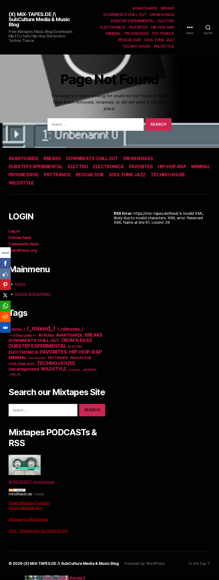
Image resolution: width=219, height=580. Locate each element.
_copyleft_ (74, 369)
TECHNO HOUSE (136, 46)
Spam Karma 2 (71, 578)
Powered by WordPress (144, 563)
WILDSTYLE (164, 46)
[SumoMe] (5, 327)
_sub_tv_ (15, 374)
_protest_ (89, 369)
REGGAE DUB (129, 40)
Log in (14, 231)
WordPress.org (23, 250)
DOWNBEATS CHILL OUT (125, 14)
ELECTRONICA (112, 27)
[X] (5, 295)
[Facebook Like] (5, 274)
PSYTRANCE (163, 33)
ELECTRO (166, 21)
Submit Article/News (33, 294)
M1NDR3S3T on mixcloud (31, 482)
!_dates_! (17, 329)
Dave (48, 578)
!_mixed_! (41, 328)
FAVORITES (138, 27)
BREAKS (167, 8)
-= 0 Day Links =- (22, 335)
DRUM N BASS (162, 14)
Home (20, 284)
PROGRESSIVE (137, 33)
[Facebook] (5, 263)
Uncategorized (24, 369)
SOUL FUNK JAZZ (159, 40)
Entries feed (20, 237)
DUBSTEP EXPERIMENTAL (132, 21)
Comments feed (23, 244)
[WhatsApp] (5, 306)
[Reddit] (5, 316)
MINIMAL (113, 33)
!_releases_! (70, 329)
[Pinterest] (5, 284)
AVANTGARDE (144, 8)
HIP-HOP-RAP (162, 27)
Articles (46, 335)
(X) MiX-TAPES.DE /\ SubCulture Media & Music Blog (39, 19)
